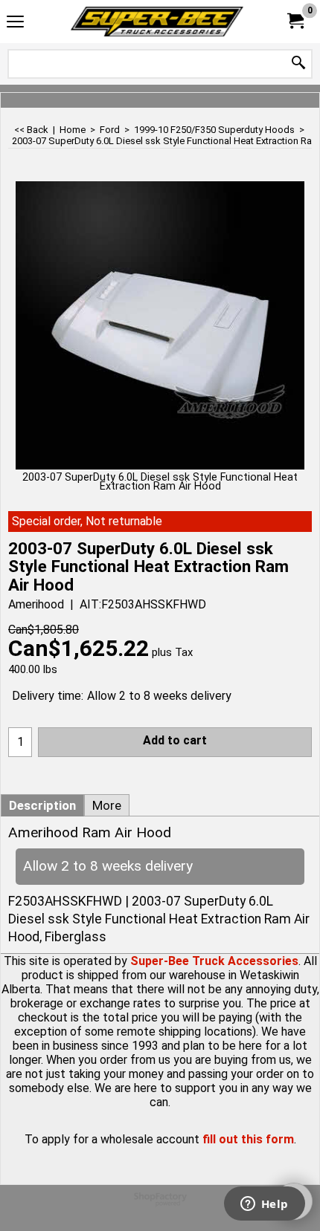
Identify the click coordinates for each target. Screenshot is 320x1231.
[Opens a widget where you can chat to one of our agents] (264, 1205)
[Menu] (15, 23)
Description (42, 805)
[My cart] (295, 21)
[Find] (298, 63)
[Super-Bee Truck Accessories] (157, 21)
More (106, 805)
